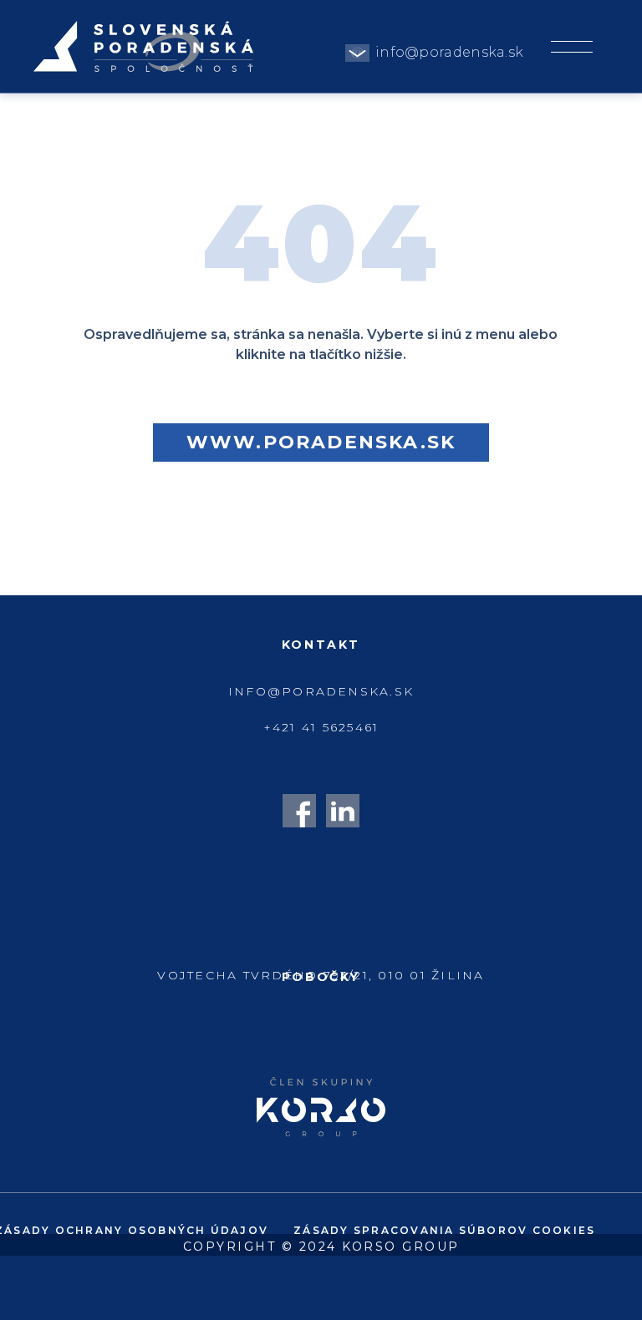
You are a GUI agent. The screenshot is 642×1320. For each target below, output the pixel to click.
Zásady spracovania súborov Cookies (444, 1230)
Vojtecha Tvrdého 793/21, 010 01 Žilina (320, 975)
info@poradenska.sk (449, 52)
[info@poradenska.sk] (357, 53)
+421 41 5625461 (321, 727)
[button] (571, 39)
